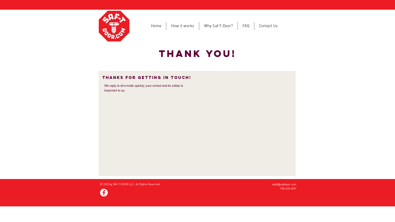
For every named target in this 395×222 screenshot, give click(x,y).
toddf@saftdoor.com (284, 184)
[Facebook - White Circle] (104, 193)
